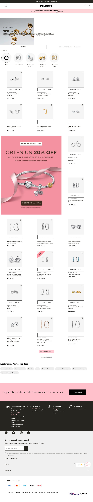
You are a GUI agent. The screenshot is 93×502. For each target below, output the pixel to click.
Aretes (11, 27)
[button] (77, 392)
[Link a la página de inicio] (5, 27)
